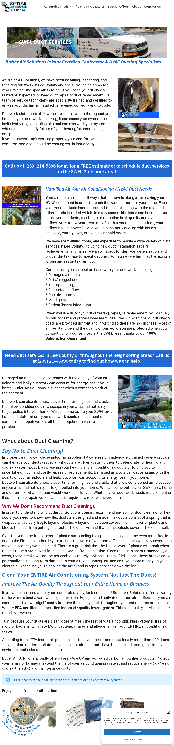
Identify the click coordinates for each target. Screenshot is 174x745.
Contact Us (152, 6)
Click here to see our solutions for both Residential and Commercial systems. (68, 680)
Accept (137, 732)
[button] (168, 712)
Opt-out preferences (130, 739)
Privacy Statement (143, 739)
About (136, 6)
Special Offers (118, 6)
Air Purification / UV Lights (84, 6)
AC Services (52, 6)
